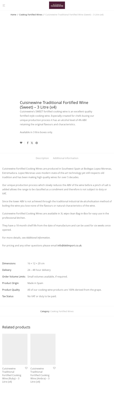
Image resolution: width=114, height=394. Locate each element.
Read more (6, 381)
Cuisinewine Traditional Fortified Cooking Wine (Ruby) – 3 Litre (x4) (11, 375)
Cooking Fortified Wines (30, 14)
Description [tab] (42, 158)
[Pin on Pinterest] (36, 143)
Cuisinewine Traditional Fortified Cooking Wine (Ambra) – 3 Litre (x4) (39, 375)
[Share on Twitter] (32, 143)
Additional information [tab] (65, 158)
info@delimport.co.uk (69, 245)
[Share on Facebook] (27, 143)
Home (13, 14)
